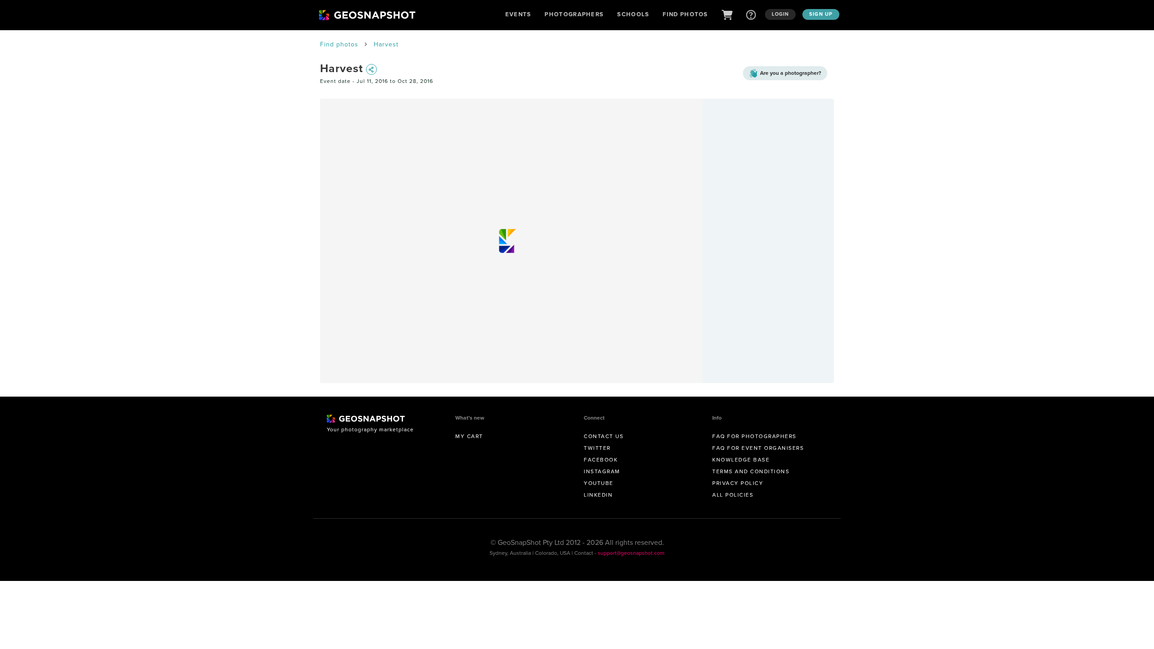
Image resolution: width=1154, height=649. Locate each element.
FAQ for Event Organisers (758, 448)
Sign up (821, 14)
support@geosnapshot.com (631, 553)
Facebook (601, 459)
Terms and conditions (750, 471)
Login (780, 14)
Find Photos (685, 14)
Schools (633, 14)
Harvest (386, 44)
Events (518, 14)
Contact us (603, 436)
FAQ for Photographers (754, 436)
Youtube (599, 483)
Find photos (339, 44)
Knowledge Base (740, 459)
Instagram (602, 471)
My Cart (469, 436)
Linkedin (598, 494)
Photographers (574, 14)
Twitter (597, 448)
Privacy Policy (737, 483)
